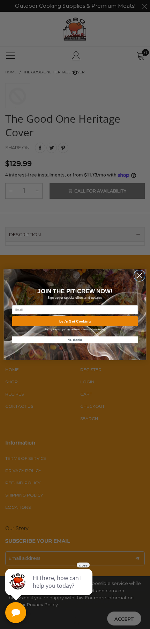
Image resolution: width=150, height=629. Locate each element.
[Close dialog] (139, 275)
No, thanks (75, 339)
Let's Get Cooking (75, 321)
